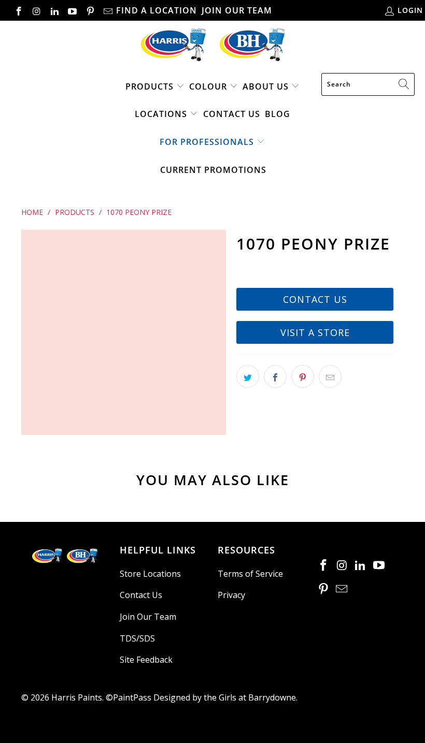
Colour (208, 86)
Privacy (231, 595)
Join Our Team (237, 10)
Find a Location (156, 10)
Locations (162, 114)
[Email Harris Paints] (108, 10)
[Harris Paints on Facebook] (18, 10)
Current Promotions (213, 170)
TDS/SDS (137, 638)
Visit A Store (315, 332)
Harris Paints (76, 697)
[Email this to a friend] (330, 376)
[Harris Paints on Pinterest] (89, 10)
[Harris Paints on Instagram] (36, 10)
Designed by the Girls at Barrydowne (224, 697)
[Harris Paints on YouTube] (72, 10)
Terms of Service (250, 573)
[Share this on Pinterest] (302, 376)
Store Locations (150, 573)
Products (149, 86)
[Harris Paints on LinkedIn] (54, 10)
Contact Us (231, 114)
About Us (266, 86)
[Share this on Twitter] (247, 376)
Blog (277, 114)
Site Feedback (146, 659)
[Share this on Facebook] (275, 376)
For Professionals (207, 142)
